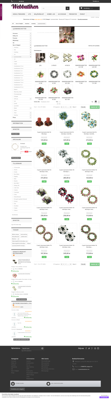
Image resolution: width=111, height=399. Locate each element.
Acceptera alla (104, 397)
